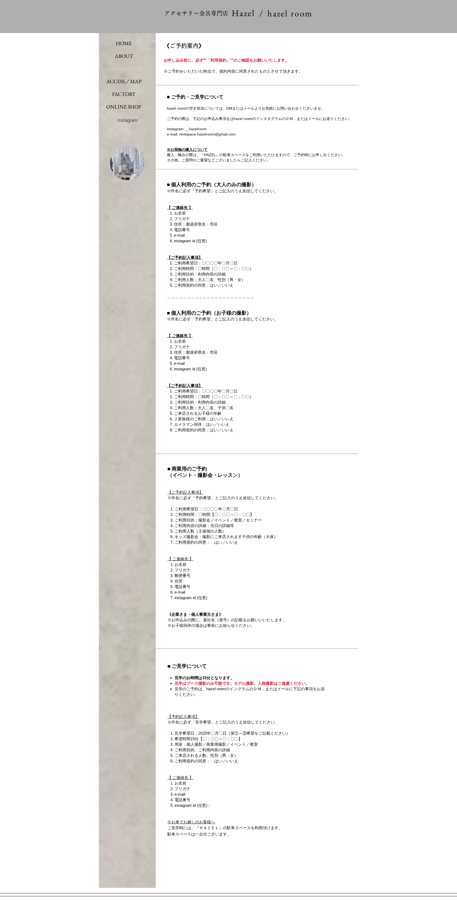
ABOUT (124, 56)
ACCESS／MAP (123, 81)
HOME (124, 43)
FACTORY (123, 94)
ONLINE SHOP (123, 106)
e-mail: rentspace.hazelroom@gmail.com (201, 134)
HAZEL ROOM (124, 68)
